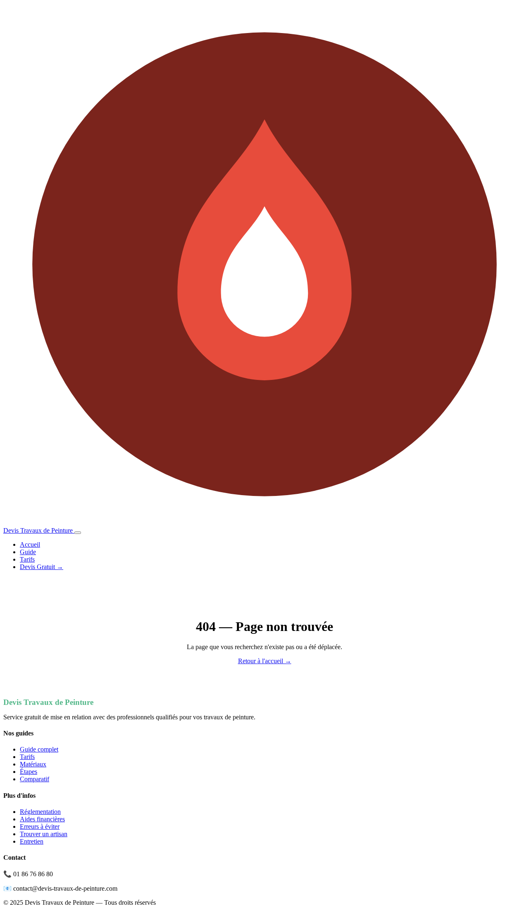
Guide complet (39, 749)
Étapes (28, 771)
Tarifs (27, 559)
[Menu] (77, 532)
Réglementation (40, 811)
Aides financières (42, 819)
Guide (28, 551)
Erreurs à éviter (40, 826)
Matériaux (33, 764)
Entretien (31, 841)
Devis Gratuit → (41, 566)
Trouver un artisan (43, 833)
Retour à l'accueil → (264, 660)
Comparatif (34, 779)
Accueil (30, 544)
